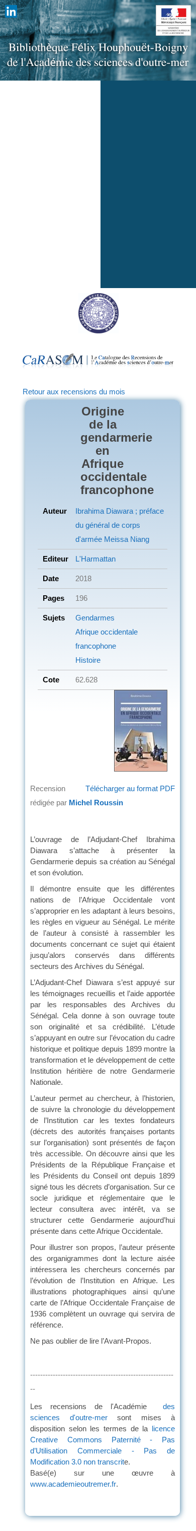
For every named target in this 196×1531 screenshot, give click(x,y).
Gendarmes (95, 617)
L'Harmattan (95, 558)
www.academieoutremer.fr (73, 1484)
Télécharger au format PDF (130, 788)
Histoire (88, 660)
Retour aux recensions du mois (74, 391)
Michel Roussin (96, 802)
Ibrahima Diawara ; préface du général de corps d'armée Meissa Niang (119, 525)
